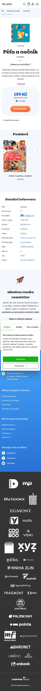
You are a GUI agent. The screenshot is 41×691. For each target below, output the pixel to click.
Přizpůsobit (19, 366)
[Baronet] (20, 647)
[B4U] (20, 585)
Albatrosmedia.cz (8, 425)
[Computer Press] (9, 548)
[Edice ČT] (32, 593)
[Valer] (33, 499)
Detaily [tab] (19, 327)
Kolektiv (20, 57)
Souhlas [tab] (7, 327)
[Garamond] (28, 636)
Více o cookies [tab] (32, 327)
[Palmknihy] (20, 616)
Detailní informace (11, 120)
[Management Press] (27, 484)
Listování (20, 46)
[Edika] (12, 560)
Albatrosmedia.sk (8, 429)
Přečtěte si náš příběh (10, 409)
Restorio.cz (6, 437)
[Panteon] (20, 604)
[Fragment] (14, 593)
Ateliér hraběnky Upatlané (20, 176)
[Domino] (13, 484)
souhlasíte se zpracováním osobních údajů (20, 312)
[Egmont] (20, 511)
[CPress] (29, 560)
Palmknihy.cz (7, 433)
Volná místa (6, 405)
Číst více (21, 84)
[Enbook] (20, 664)
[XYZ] (27, 548)
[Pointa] (20, 624)
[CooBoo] (13, 533)
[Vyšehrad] (11, 577)
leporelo (23, 207)
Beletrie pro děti (13, 11)
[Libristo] (15, 655)
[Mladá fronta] (10, 636)
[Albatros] (13, 520)
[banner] (15, 4)
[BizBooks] (14, 499)
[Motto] (27, 520)
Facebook (11, 458)
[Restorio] (29, 655)
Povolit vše (20, 359)
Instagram (11, 453)
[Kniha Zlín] (20, 568)
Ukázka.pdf (29, 216)
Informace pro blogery (10, 400)
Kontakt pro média (9, 396)
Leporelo (26, 11)
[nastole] (29, 577)
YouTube (10, 463)
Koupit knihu (20, 108)
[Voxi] (28, 533)
